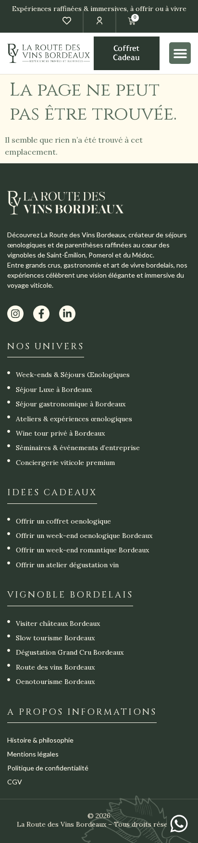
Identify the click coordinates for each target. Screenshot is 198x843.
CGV (14, 782)
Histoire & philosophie (40, 740)
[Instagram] (15, 313)
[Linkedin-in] (67, 313)
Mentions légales (33, 754)
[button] (180, 53)
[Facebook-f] (41, 313)
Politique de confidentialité (47, 768)
